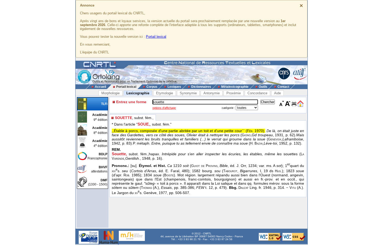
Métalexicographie (235, 87)
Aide (277, 93)
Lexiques (174, 87)
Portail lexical (156, 37)
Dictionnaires (201, 87)
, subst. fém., (134, 118)
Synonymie (188, 93)
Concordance (257, 93)
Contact (283, 87)
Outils (263, 87)
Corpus (151, 87)
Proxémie (233, 93)
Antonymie (211, 93)
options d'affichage (164, 107)
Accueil (100, 87)
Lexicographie (137, 93)
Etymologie (164, 93)
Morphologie (110, 93)
